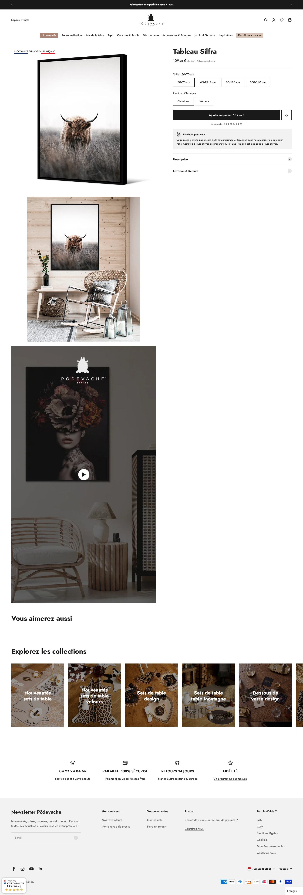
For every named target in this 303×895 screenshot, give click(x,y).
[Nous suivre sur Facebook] (13, 868)
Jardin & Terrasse (204, 35)
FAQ (259, 820)
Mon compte (155, 820)
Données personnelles (271, 846)
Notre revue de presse (116, 827)
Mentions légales (267, 833)
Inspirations (226, 35)
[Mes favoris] (286, 115)
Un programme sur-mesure (230, 779)
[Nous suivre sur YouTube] (31, 868)
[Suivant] (291, 5)
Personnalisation (72, 35)
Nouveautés (49, 35)
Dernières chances (249, 35)
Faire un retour (156, 827)
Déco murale (151, 35)
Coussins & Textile (128, 35)
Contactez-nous (194, 829)
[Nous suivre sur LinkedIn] (40, 868)
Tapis (111, 35)
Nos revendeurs (112, 820)
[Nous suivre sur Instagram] (22, 868)
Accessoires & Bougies (176, 35)
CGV (260, 827)
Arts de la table (94, 35)
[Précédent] (11, 5)
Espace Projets (20, 20)
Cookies (262, 840)
